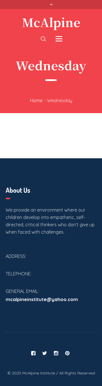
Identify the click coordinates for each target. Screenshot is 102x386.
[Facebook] (33, 353)
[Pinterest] (67, 353)
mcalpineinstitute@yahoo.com (42, 299)
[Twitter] (45, 353)
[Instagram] (56, 353)
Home (36, 100)
